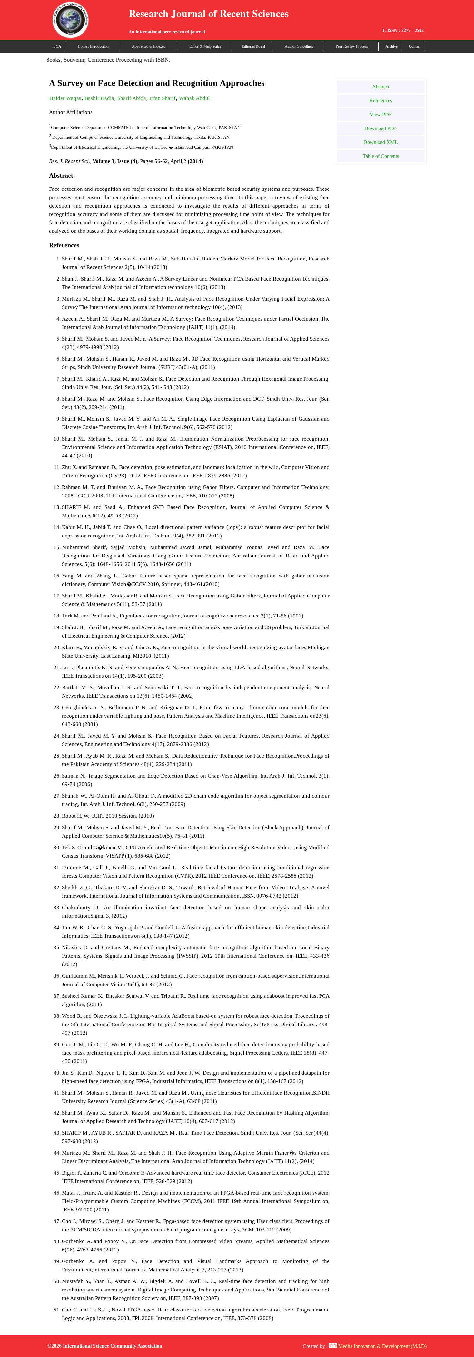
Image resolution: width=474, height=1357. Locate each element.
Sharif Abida (131, 98)
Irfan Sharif (162, 98)
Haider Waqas (65, 98)
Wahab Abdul (194, 98)
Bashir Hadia (99, 98)
